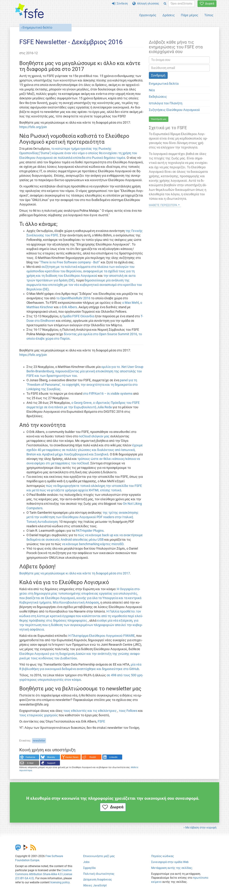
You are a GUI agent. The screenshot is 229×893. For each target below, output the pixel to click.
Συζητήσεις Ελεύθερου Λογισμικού (174, 110)
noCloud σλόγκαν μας (94, 436)
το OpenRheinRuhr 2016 (73, 298)
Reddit (92, 757)
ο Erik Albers (68, 307)
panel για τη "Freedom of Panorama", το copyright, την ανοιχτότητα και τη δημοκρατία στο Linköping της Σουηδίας (82, 384)
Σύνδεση (121, 3)
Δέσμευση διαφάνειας (97, 879)
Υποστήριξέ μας (158, 119)
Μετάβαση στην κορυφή (200, 827)
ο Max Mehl (130, 302)
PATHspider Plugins (90, 530)
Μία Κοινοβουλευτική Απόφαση (76, 602)
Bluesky (51, 757)
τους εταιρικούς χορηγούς (38, 715)
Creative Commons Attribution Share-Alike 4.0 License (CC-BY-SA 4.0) (43, 874)
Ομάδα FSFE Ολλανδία (78, 316)
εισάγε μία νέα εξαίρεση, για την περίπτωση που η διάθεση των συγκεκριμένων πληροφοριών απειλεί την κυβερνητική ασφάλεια (81, 625)
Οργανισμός (147, 15)
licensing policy (60, 882)
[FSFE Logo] (29, 11)
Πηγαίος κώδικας (162, 856)
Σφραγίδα (89, 868)
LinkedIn (113, 757)
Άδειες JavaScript (95, 885)
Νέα (152, 90)
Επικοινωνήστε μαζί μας (99, 856)
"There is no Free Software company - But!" (70, 262)
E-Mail (30, 763)
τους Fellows (128, 711)
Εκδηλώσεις (158, 96)
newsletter (39, 740)
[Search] (165, 4)
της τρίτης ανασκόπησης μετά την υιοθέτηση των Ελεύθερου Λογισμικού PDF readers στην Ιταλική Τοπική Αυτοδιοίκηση (82, 517)
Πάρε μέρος (189, 15)
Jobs (86, 862)
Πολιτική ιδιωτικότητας (98, 873)
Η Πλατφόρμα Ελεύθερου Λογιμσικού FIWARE (101, 635)
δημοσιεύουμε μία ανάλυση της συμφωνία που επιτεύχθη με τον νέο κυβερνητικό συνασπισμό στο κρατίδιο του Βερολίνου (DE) (84, 285)
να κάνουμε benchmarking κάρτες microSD (92, 544)
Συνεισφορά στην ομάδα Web (170, 862)
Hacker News (71, 757)
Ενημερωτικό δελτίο (37, 27)
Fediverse (30, 757)
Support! (51, 763)
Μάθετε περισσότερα (163, 204)
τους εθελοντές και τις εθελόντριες (90, 711)
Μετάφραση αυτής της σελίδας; (172, 868)
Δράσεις (168, 15)
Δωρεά (209, 3)
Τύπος (208, 15)
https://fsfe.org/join (33, 127)
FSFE (101, 721)
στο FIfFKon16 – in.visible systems (108, 393)
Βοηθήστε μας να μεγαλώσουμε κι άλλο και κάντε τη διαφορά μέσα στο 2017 (74, 573)
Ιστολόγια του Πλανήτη (165, 103)
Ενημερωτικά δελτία (164, 83)
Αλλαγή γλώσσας (147, 3)
